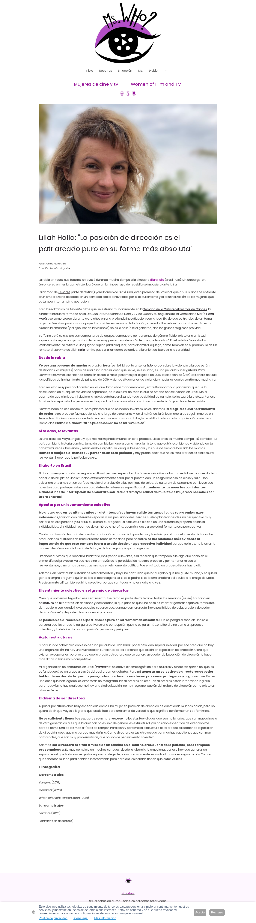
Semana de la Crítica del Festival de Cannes (175, 309)
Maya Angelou (71, 439)
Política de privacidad (53, 918)
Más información (105, 918)
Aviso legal (80, 918)
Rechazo (217, 912)
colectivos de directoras (56, 603)
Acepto (200, 912)
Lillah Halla (78, 350)
